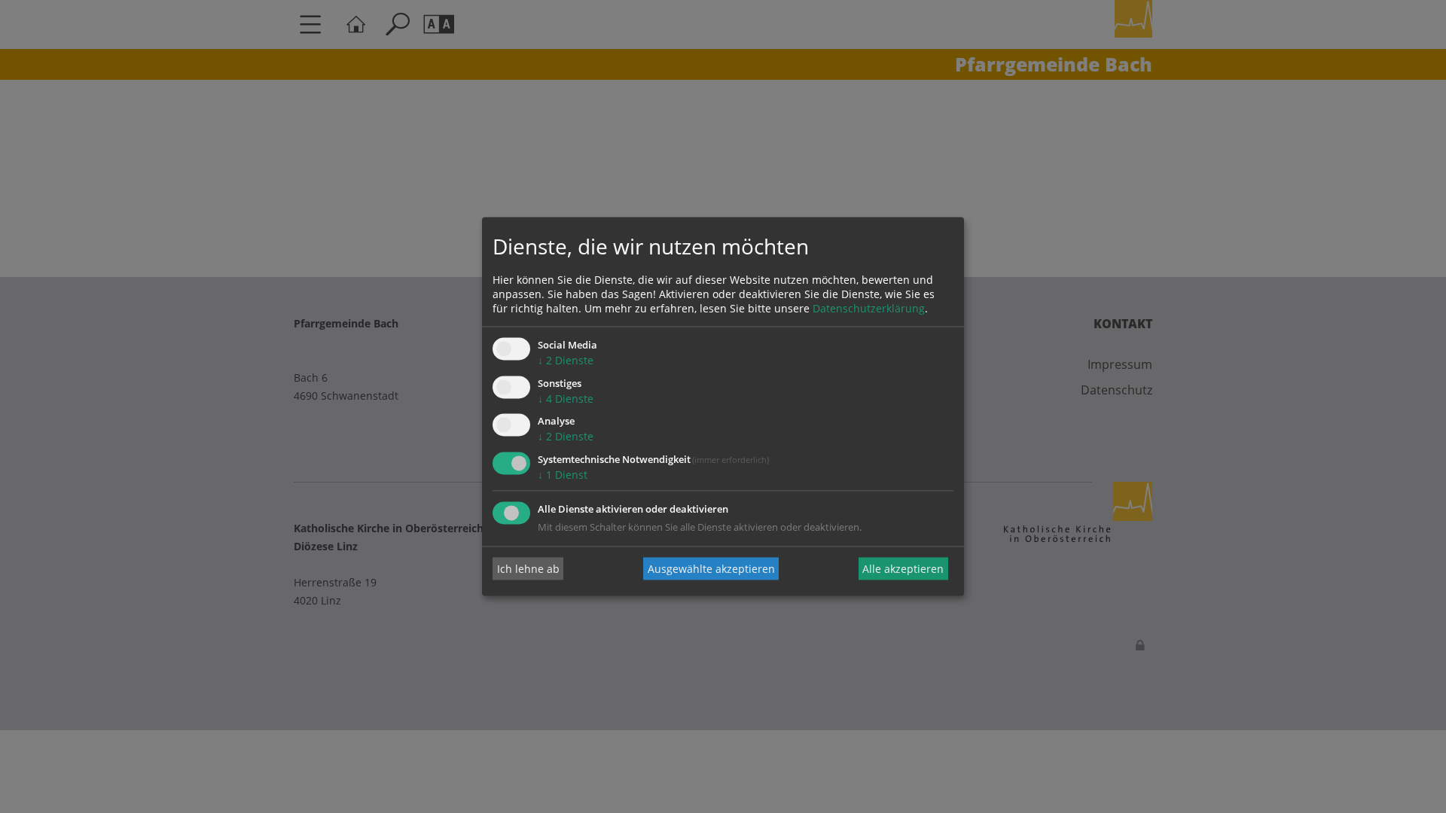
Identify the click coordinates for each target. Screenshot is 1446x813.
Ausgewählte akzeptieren (711, 569)
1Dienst (562, 475)
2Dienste (565, 360)
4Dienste (565, 398)
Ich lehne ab (528, 569)
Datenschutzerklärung (869, 308)
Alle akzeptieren (903, 569)
